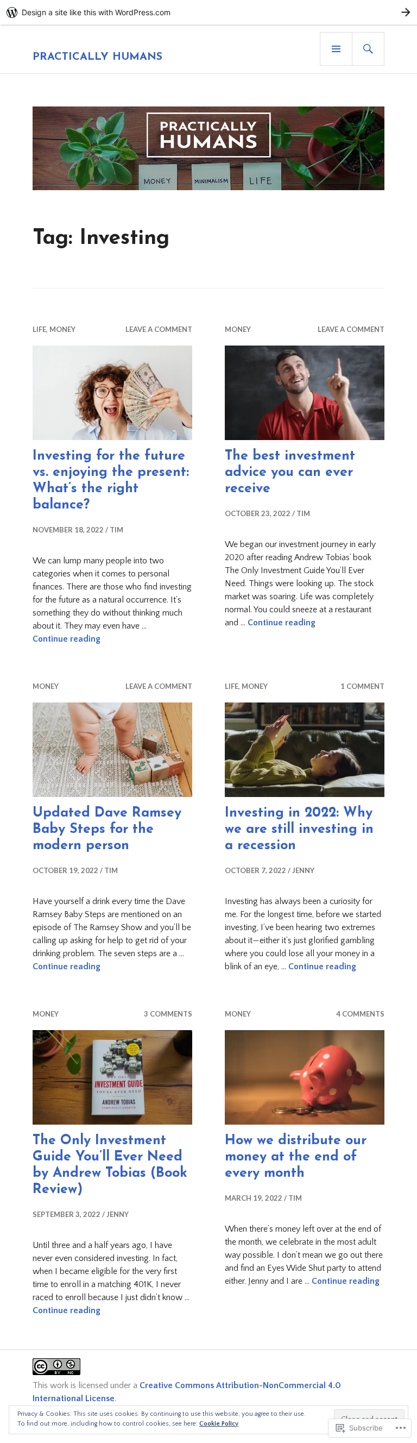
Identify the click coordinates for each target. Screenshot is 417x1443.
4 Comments (360, 1013)
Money (62, 329)
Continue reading (66, 639)
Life (39, 329)
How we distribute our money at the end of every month (296, 1157)
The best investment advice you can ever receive (290, 472)
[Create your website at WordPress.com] (208, 12)
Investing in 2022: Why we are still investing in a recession (299, 829)
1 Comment (362, 686)
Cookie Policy (218, 1423)
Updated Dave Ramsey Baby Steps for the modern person (107, 829)
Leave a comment (158, 329)
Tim (116, 529)
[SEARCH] (368, 49)
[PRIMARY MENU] (336, 49)
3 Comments (168, 1013)
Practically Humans (97, 57)
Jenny (303, 870)
